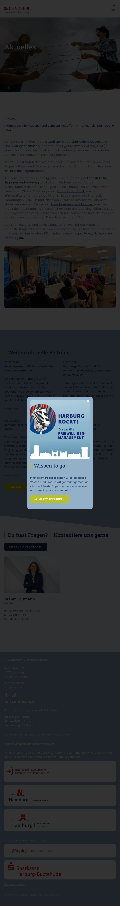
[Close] (88, 401)
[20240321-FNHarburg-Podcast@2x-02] (60, 401)
